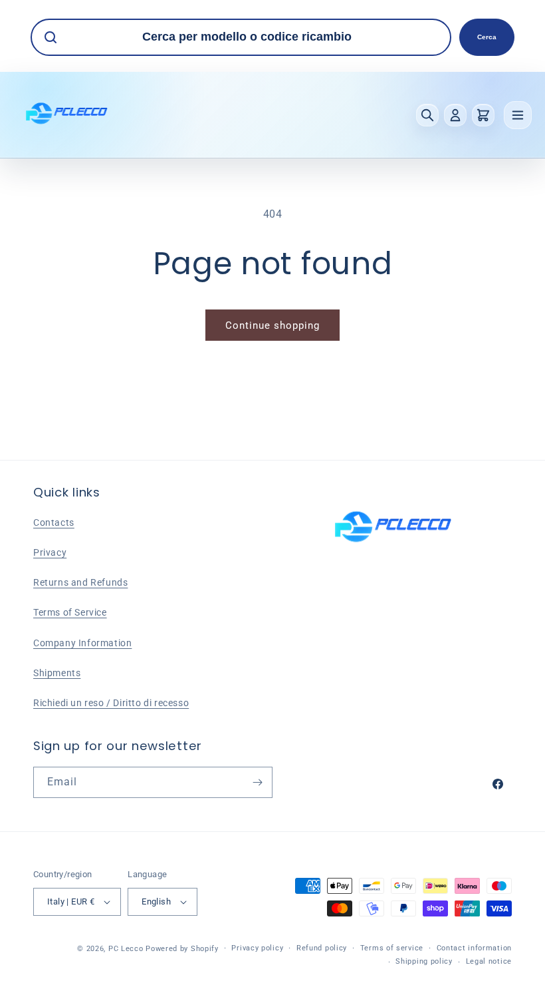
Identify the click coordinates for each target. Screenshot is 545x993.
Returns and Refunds (80, 582)
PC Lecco (126, 948)
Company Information (82, 643)
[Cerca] (427, 115)
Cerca (486, 37)
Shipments (56, 673)
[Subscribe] (257, 782)
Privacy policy (257, 948)
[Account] (455, 115)
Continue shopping (272, 325)
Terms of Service (70, 612)
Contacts (53, 522)
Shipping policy (424, 961)
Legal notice (489, 961)
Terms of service (391, 948)
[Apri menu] (518, 115)
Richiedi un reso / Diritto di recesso (111, 702)
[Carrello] (483, 115)
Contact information (474, 948)
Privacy (49, 552)
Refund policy (321, 948)
